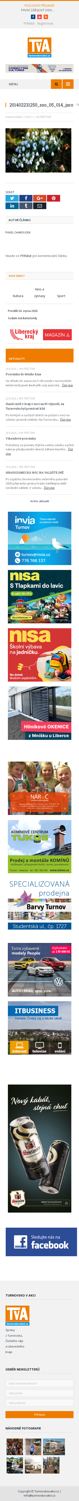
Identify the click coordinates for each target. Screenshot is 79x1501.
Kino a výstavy (39, 289)
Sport (61, 296)
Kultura (18, 296)
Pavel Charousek (18, 232)
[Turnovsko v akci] (40, 46)
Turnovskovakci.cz (47, 1491)
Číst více (67, 385)
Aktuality (17, 359)
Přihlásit (29, 23)
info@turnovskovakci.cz (40, 1495)
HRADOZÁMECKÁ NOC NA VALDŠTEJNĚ (35, 472)
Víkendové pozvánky (21, 438)
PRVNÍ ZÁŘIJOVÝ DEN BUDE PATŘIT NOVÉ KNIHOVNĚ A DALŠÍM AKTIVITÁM (39, 10)
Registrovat (45, 23)
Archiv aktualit (39, 501)
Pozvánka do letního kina (23, 374)
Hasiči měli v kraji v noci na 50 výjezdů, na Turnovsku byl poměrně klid (35, 406)
